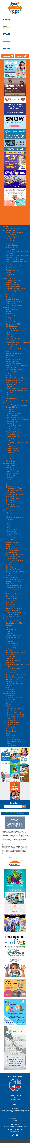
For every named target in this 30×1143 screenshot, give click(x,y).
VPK (7, 276)
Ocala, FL (15, 1115)
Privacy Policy (15, 1101)
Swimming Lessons (12, 681)
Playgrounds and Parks (13, 363)
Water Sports (10, 689)
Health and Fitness (12, 644)
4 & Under (9, 513)
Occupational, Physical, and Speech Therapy (17, 443)
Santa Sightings (11, 727)
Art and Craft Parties (12, 467)
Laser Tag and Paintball (13, 349)
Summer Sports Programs (14, 677)
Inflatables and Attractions (14, 494)
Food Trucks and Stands (14, 490)
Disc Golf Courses (12, 326)
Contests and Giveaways (14, 698)
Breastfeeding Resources (14, 413)
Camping (9, 320)
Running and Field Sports (14, 660)
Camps (5, 226)
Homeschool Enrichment (14, 538)
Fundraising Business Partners (15, 289)
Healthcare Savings (12, 434)
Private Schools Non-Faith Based (16, 262)
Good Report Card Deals (14, 708)
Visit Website (15, 861)
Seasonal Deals (11, 731)
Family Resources (9, 278)
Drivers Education (11, 531)
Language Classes (12, 542)
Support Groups (11, 303)
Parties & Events (8, 463)
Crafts (8, 525)
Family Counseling (12, 428)
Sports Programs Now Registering (17, 675)
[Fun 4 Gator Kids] (15, 8)
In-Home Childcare (12, 245)
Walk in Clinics (10, 461)
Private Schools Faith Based (15, 259)
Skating (8, 374)
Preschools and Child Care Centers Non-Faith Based (17, 256)
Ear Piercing (10, 596)
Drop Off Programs (12, 237)
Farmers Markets (11, 598)
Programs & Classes (10, 511)
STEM (8, 565)
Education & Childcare (10, 230)
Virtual (8, 573)
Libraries (8, 351)
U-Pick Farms (10, 743)
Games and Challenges (13, 338)
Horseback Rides (11, 345)
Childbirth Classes (11, 415)
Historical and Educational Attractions (18, 343)
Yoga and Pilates (11, 691)
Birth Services (10, 411)
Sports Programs (8, 619)
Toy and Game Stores (13, 617)
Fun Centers (10, 336)
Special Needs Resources (14, 301)
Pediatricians (10, 453)
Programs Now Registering (14, 554)
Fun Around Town (9, 307)
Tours (7, 394)
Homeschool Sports (12, 646)
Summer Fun (10, 737)
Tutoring (8, 272)
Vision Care (9, 459)
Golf (7, 639)
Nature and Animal (12, 548)
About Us (15, 1102)
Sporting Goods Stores (13, 612)
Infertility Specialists (12, 436)
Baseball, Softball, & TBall (14, 623)
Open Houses (10, 720)
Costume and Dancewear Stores (16, 594)
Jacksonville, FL (15, 1117)
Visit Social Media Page (15, 862)
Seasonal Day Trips (12, 729)
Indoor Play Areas (11, 347)
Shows (8, 733)
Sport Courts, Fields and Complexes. (18, 378)
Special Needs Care (12, 455)
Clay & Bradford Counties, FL (15, 1118)
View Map (12, 865)
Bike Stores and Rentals (13, 581)
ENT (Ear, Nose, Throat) (14, 426)
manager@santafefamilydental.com (16, 860)
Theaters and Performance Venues (17, 390)
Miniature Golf (10, 355)
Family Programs (11, 534)
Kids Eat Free (10, 604)
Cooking (8, 523)
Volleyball (9, 687)
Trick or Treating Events (13, 741)
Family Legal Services (13, 284)
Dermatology (10, 424)
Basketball (9, 625)
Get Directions (17, 865)
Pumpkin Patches (11, 725)
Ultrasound (9, 457)
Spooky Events (11, 735)
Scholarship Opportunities (14, 266)
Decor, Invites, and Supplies (15, 482)
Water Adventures (11, 399)
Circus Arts (9, 519)
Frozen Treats (10, 600)
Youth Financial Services (14, 305)
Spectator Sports (11, 376)
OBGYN (8, 440)
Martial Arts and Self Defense (15, 652)
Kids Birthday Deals (12, 496)
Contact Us (15, 1104)
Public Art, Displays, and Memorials (17, 365)
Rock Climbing (10, 658)
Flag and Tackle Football (13, 635)
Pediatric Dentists (11, 448)
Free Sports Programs (13, 637)
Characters (9, 477)
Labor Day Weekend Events (15, 716)
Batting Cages (10, 316)
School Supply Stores (13, 610)
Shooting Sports (11, 662)
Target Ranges (10, 386)
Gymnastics (9, 642)
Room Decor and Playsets (14, 608)
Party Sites (9, 502)
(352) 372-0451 (12, 858)
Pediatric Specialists (12, 451)
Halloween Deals (11, 710)
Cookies (8, 480)
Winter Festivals (11, 745)
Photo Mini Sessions (12, 723)
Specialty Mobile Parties (13, 507)
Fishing (8, 332)
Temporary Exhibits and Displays (16, 388)
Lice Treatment (10, 438)
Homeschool (10, 243)
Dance (8, 527)
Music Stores (10, 606)
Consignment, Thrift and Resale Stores (16, 591)
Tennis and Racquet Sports (14, 683)
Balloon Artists (10, 469)
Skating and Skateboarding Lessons (17, 664)
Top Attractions (11, 392)
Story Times (10, 567)
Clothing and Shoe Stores (14, 586)
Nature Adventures (12, 361)
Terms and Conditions (15, 1099)
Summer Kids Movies (13, 739)
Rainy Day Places (11, 367)
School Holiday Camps (13, 228)
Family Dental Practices (13, 430)
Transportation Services (13, 270)
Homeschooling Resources (14, 291)
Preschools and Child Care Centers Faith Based (17, 252)
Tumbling (9, 685)
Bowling (8, 318)
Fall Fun (8, 704)
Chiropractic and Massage (14, 417)
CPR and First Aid (11, 421)
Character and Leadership (14, 517)
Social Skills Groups (12, 299)
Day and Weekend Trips (13, 324)
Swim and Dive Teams (13, 679)
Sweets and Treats (12, 615)
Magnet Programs (11, 247)
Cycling (8, 631)
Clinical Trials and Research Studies (17, 419)
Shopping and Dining (10, 577)
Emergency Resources (13, 280)
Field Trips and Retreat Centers (16, 330)
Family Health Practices (13, 432)
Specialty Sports (11, 671)
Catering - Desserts (12, 473)
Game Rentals (10, 492)
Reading (8, 264)
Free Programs (11, 536)
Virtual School (10, 274)
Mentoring (9, 544)
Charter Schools (11, 235)
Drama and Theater (12, 529)
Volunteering (10, 575)
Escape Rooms (11, 328)
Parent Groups (10, 295)
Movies (8, 357)
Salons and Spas (11, 372)
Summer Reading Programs (15, 571)
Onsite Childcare (11, 249)
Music (8, 546)
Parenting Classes (11, 552)
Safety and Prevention (13, 556)
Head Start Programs (13, 241)
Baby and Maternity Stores (14, 579)
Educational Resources (13, 239)
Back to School (11, 696)
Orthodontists (10, 446)
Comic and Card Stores (13, 588)
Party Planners (10, 500)
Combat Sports (11, 629)
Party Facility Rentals (12, 498)
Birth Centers (10, 409)
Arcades (8, 311)
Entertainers (10, 486)
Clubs (7, 521)
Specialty (9, 563)
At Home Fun (10, 313)
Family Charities (11, 282)
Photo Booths (10, 505)
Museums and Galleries (13, 359)
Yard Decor (9, 509)
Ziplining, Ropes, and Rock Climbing (17, 401)
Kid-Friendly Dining (12, 602)
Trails (7, 396)
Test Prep (9, 268)
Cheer (8, 627)
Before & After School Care (15, 232)
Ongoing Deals (10, 718)
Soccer (8, 667)
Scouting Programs (12, 558)
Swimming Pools (11, 384)
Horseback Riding (11, 648)
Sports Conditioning (12, 673)
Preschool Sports (11, 656)
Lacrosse (9, 650)
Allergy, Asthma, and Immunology (17, 405)
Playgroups (9, 297)
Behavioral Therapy (12, 407)
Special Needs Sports (13, 669)
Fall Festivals (10, 702)
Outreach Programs (12, 550)
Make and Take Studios (13, 353)
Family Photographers (13, 286)
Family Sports (10, 633)
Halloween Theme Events (14, 712)
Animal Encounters (12, 309)
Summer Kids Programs (13, 569)
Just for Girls (10, 540)
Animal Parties (10, 465)
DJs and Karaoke (11, 484)
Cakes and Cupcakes (13, 471)
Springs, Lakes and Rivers (14, 380)
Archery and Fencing (12, 621)
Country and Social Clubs (14, 322)
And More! (15, 1120)
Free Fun (9, 334)
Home (15, 1097)
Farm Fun (9, 706)
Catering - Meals (11, 475)
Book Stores (10, 583)
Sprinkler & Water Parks (13, 382)
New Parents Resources (13, 293)
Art (7, 515)
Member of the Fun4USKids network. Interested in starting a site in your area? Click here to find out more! (15, 1111)
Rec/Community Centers (14, 370)
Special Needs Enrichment (14, 561)
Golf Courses (10, 340)
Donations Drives (11, 700)
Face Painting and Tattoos (14, 488)
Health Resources (9, 403)
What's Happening (9, 693)
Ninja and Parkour (11, 654)
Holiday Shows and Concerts (15, 714)
